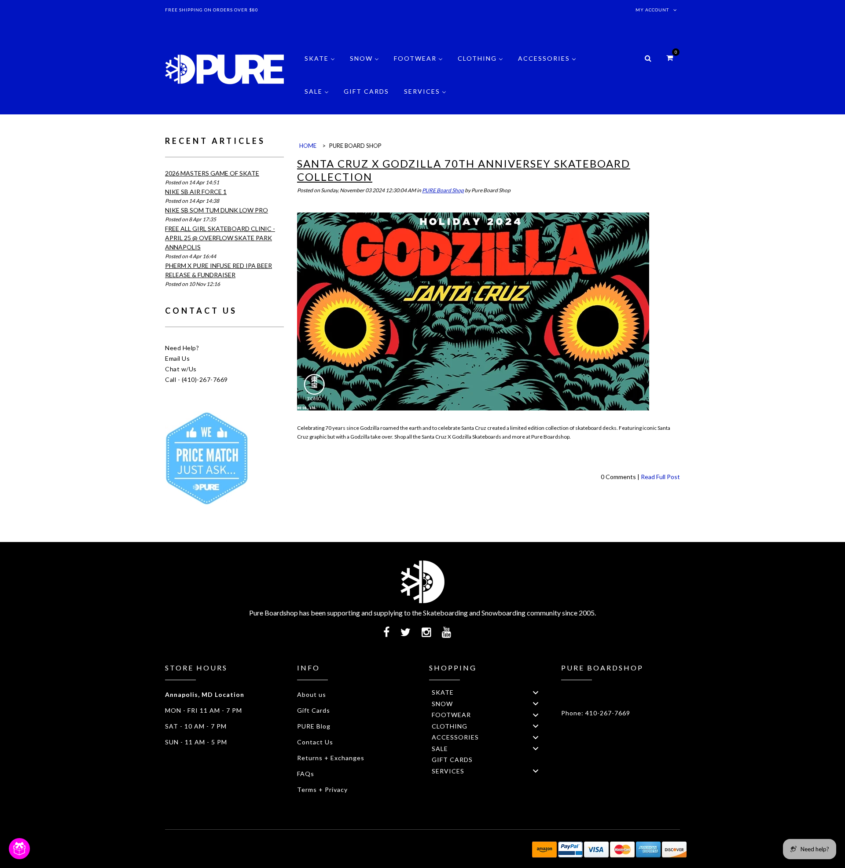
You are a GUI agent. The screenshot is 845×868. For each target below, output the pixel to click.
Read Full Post (660, 476)
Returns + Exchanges (330, 758)
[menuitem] (320, 64)
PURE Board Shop (443, 190)
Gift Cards (313, 710)
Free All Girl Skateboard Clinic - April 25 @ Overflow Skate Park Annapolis (220, 238)
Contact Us (315, 742)
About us (311, 694)
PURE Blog (314, 726)
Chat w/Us (181, 369)
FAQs (305, 773)
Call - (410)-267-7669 (196, 379)
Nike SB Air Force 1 (196, 191)
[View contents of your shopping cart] (669, 57)
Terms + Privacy (322, 789)
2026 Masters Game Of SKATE (212, 173)
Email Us (177, 358)
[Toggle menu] (535, 692)
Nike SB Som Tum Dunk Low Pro (216, 210)
